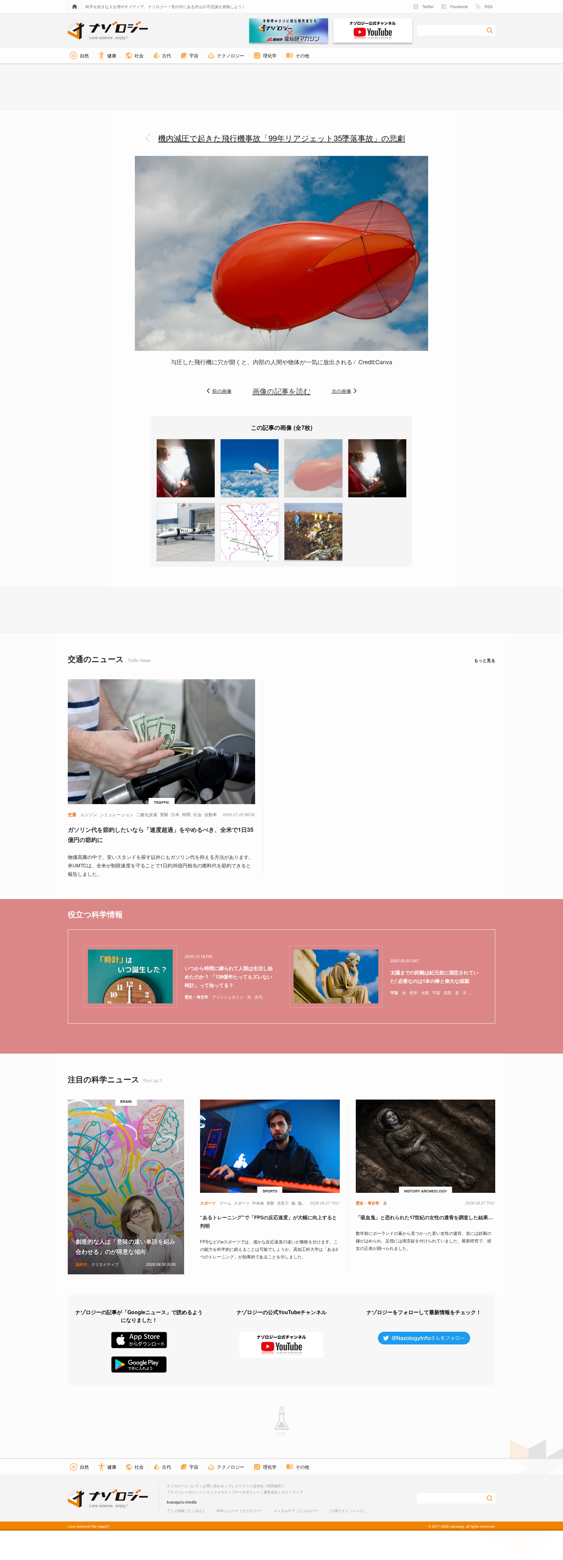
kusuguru (175, 1502)
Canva (383, 361)
